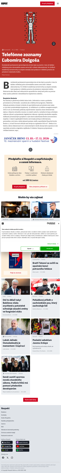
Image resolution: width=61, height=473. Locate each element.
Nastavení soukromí (7, 435)
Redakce (3, 412)
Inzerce (3, 424)
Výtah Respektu (13, 373)
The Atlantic (43, 351)
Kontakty (3, 415)
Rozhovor (35, 296)
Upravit (29, 248)
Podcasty (36, 219)
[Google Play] (7, 446)
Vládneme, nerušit (43, 219)
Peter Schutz (6, 75)
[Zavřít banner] (58, 223)
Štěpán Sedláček (7, 392)
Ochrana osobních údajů (8, 432)
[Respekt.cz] (4, 3)
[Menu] (58, 3)
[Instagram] (12, 459)
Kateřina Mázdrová (37, 309)
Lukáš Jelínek (6, 349)
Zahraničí (35, 336)
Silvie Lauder (36, 272)
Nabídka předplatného (7, 421)
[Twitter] (7, 459)
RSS (2, 427)
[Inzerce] (30, 140)
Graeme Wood (36, 351)
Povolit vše (50, 248)
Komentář (7, 50)
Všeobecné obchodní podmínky (10, 430)
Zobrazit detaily (51, 243)
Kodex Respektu (5, 418)
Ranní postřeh (8, 336)
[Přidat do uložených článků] (27, 214)
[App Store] (7, 442)
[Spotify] (22, 450)
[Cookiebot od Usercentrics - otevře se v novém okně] (48, 223)
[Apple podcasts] (22, 442)
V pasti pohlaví (36, 259)
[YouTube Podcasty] (22, 446)
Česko (4, 296)
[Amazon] (7, 450)
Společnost (5, 219)
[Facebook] (3, 459)
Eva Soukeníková (7, 314)
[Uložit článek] (54, 44)
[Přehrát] (23, 214)
